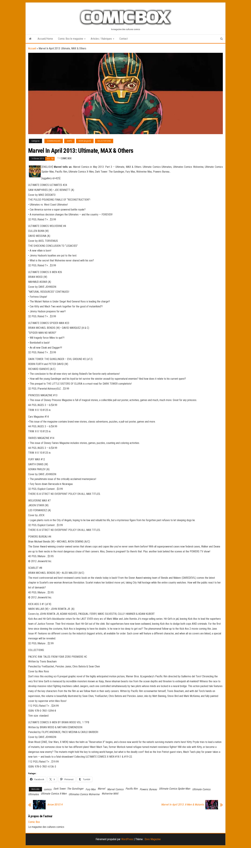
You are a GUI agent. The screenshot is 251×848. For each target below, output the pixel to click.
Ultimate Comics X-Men (54, 793)
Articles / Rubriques (102, 38)
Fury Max (91, 789)
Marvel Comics (115, 789)
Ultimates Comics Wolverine (84, 794)
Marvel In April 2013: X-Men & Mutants (182, 804)
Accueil (32, 48)
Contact (123, 38)
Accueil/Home (45, 38)
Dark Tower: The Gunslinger (68, 788)
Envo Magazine (153, 839)
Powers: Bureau (148, 789)
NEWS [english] (85, 141)
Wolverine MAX (110, 793)
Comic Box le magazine (71, 38)
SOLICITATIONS (104, 141)
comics (47, 789)
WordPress (127, 839)
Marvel (101, 788)
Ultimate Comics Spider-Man (174, 788)
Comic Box (66, 158)
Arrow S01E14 (54, 804)
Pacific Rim (132, 788)
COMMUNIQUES (53, 141)
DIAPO (69, 141)
